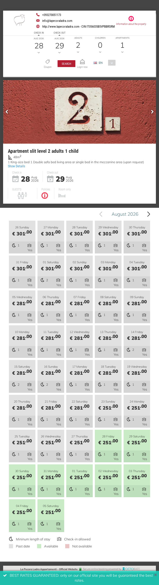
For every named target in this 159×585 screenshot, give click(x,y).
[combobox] (106, 62)
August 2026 (125, 214)
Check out (59, 32)
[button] (66, 63)
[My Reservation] (82, 60)
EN (100, 63)
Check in (39, 32)
